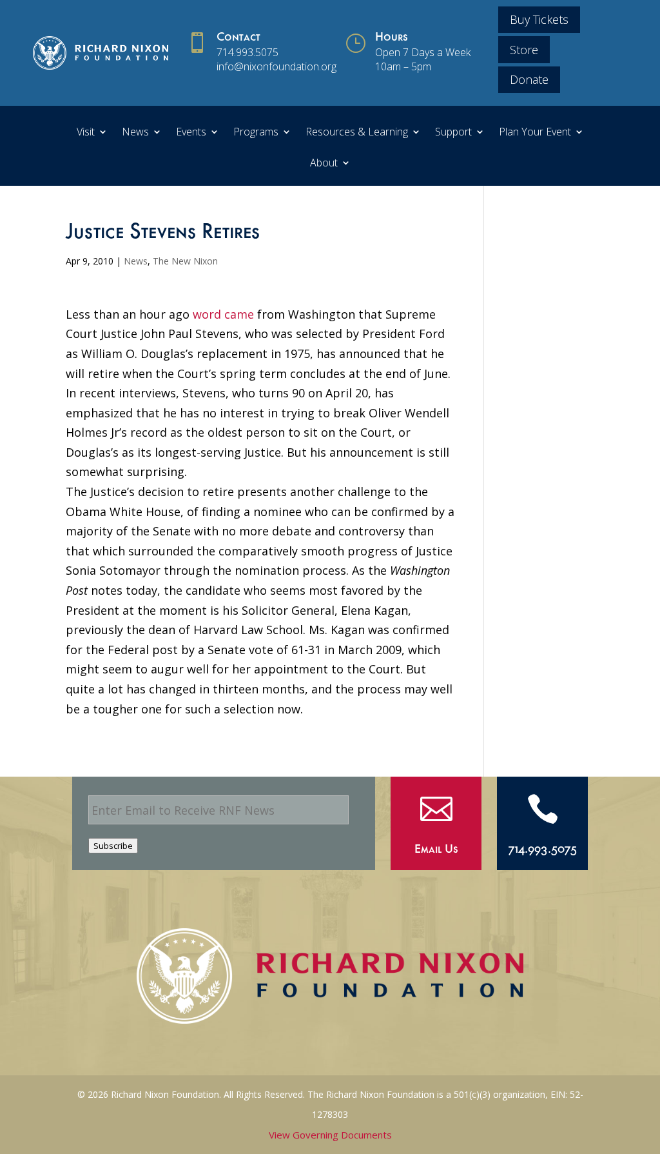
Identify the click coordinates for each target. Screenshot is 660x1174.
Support (453, 133)
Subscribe (113, 845)
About (324, 164)
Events (191, 133)
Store (524, 49)
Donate (529, 79)
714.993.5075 (247, 52)
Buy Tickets (539, 19)
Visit (86, 133)
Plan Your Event (535, 133)
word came (223, 314)
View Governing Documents (330, 1134)
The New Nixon (185, 261)
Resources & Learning (357, 133)
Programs (255, 133)
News (135, 133)
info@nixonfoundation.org (276, 66)
